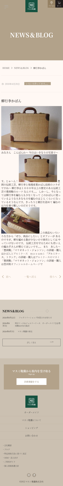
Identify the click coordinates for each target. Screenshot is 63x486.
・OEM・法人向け (10, 457)
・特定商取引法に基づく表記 (14, 453)
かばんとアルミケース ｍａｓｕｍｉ (24, 253)
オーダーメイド (31, 412)
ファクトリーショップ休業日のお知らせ (35, 317)
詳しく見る (31, 342)
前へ (8, 276)
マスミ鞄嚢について (31, 420)
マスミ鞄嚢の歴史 (25, 331)
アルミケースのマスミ (47, 257)
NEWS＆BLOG (21, 67)
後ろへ (53, 276)
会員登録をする (31, 381)
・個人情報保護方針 (10, 466)
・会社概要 (7, 445)
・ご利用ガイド (8, 461)
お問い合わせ (31, 435)
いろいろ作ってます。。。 (37, 83)
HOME (5, 67)
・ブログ (6, 449)
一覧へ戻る (30, 276)
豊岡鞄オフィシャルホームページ (22, 264)
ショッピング (31, 427)
